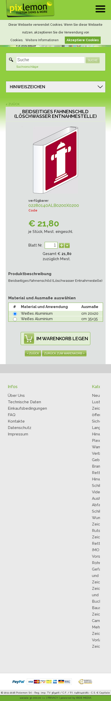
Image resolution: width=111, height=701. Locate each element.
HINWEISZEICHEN (27, 86)
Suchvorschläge (27, 66)
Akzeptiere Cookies (83, 40)
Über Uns (16, 395)
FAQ (11, 415)
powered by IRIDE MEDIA (75, 697)
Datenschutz (19, 427)
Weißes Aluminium (37, 313)
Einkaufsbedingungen (27, 408)
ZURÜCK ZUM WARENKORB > (64, 353)
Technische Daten (24, 402)
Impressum (18, 434)
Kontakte (16, 421)
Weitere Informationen (42, 40)
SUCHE (93, 60)
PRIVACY (52, 697)
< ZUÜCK (13, 104)
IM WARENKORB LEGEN (62, 338)
